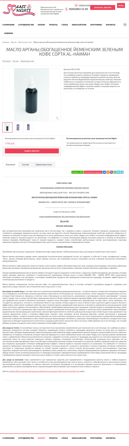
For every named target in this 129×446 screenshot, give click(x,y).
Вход (121, 5)
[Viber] (111, 172)
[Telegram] (122, 172)
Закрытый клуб (79, 25)
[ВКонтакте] (104, 172)
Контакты (110, 25)
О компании (8, 25)
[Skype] (118, 172)
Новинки (8, 33)
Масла (14, 42)
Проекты (53, 25)
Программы (96, 25)
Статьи (64, 25)
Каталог (41, 25)
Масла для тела (25, 42)
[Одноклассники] (107, 172)
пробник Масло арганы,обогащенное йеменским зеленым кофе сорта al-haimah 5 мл (44, 371)
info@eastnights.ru (86, 5)
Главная (6, 42)
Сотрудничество (26, 25)
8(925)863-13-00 (78, 9)
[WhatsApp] (115, 172)
